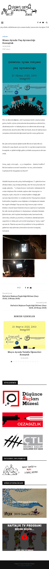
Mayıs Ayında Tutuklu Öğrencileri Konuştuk (24, 353)
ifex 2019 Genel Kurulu (24, 501)
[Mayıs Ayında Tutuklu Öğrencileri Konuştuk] (24, 335)
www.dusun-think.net (25, 565)
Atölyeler (5, 36)
